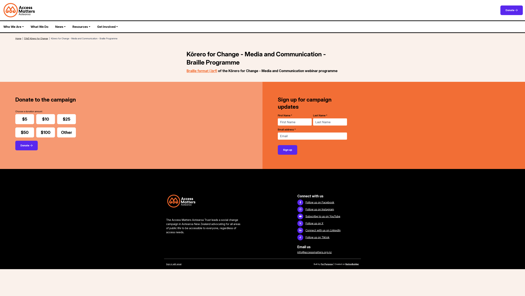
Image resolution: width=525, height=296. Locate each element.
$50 (27, 132)
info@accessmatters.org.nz (314, 252)
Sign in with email (173, 264)
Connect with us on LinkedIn (323, 230)
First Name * (285, 115)
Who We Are (12, 27)
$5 (28, 119)
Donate (510, 10)
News (59, 27)
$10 (48, 119)
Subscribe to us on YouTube (322, 216)
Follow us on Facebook (319, 202)
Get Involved (106, 27)
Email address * (287, 129)
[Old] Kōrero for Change (36, 38)
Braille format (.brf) (202, 71)
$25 (69, 119)
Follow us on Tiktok (317, 237)
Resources (80, 27)
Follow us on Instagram (319, 209)
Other (68, 132)
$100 (48, 132)
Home (18, 38)
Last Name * (320, 115)
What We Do (39, 27)
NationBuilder (352, 264)
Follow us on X (314, 223)
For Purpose (327, 264)
